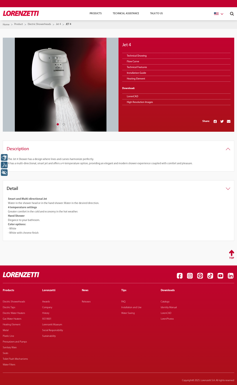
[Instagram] (189, 275)
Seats (5, 353)
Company (47, 307)
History (45, 313)
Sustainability (49, 336)
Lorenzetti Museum (52, 324)
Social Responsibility (52, 330)
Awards (46, 301)
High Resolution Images (140, 102)
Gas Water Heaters (12, 319)
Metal (6, 330)
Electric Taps (9, 307)
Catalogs (165, 301)
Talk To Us (156, 13)
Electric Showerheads (39, 24)
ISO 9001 (46, 319)
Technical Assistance (126, 13)
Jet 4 (58, 24)
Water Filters (9, 364)
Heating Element (11, 324)
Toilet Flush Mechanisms (15, 359)
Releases (86, 301)
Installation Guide (136, 73)
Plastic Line (8, 336)
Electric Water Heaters (14, 313)
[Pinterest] (200, 275)
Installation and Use (131, 307)
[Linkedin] (230, 275)
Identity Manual (169, 307)
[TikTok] (210, 275)
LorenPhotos (167, 319)
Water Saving (128, 313)
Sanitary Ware (10, 347)
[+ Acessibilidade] (4, 172)
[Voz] (4, 165)
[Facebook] (179, 275)
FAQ (123, 301)
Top (231, 258)
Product (18, 24)
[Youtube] (220, 275)
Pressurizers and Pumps (15, 341)
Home (6, 24)
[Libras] (4, 157)
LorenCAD (132, 96)
